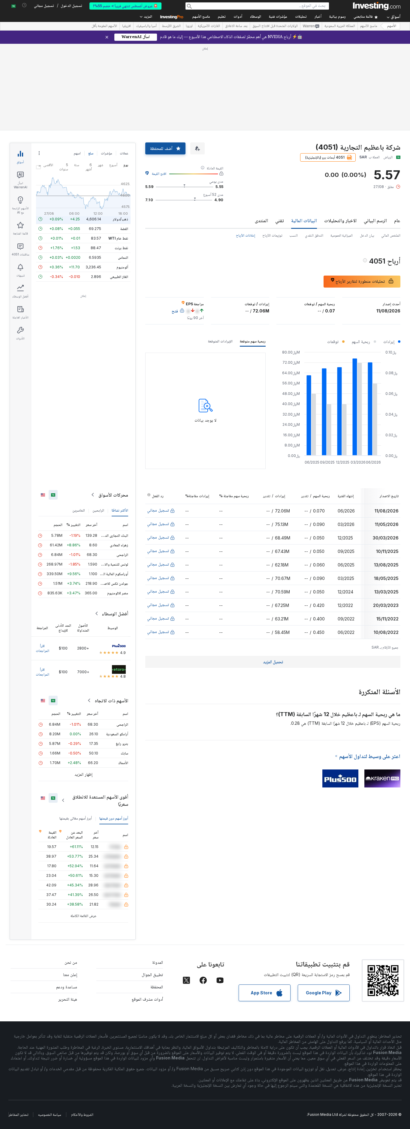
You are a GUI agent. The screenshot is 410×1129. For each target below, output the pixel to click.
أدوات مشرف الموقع (147, 912)
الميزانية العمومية (341, 148)
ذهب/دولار (120, 132)
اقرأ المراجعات (42, 561)
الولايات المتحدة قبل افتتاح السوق (275, 26)
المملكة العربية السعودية (339, 26)
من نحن (71, 875)
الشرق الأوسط (171, 26)
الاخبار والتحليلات (340, 134)
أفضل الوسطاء (115, 527)
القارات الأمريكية (209, 26)
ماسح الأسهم (201, 17)
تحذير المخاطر (18, 1028)
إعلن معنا (70, 887)
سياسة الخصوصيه (49, 1028)
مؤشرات (106, 66)
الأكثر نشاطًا (120, 423)
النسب (293, 148)
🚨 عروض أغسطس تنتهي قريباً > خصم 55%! (125, 6)
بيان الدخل (367, 148)
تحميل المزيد (273, 575)
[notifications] (24, 5)
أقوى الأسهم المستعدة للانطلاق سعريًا (100, 713)
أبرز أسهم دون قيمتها (113, 731)
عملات (124, 66)
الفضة (124, 142)
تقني (279, 134)
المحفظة (156, 900)
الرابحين (98, 423)
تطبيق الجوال (152, 887)
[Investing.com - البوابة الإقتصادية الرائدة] (376, 6)
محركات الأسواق (113, 408)
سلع (90, 66)
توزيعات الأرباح (272, 148)
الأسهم (391, 26)
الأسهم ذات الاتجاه (111, 614)
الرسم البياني (375, 134)
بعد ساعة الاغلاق (236, 26)
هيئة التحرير (67, 912)
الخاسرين (78, 423)
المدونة (157, 875)
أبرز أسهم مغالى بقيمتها (75, 731)
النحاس (123, 171)
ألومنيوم (122, 180)
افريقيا (126, 26)
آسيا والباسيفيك (146, 26)
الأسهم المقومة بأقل (104, 26)
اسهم (77, 66)
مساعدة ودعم (66, 900)
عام (397, 134)
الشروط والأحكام (82, 1028)
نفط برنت (121, 161)
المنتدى (261, 134)
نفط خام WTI (118, 151)
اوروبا (189, 26)
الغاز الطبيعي (119, 190)
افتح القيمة (159, 87)
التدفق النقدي (314, 148)
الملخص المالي (390, 148)
